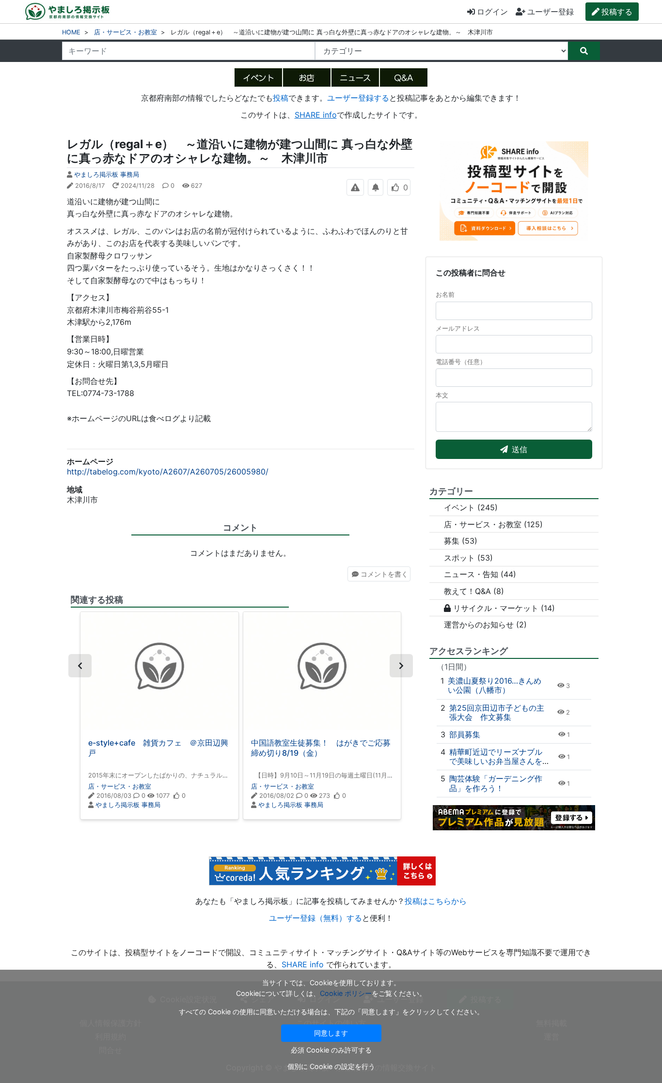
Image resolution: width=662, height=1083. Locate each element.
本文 (442, 395)
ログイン (492, 11)
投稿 (280, 98)
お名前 (445, 294)
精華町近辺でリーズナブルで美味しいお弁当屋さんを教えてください (495, 761)
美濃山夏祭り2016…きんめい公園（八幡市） (494, 685)
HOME (71, 32)
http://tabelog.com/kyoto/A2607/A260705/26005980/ (167, 471)
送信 (519, 449)
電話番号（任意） (461, 362)
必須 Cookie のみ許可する (331, 1050)
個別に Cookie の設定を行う (331, 1066)
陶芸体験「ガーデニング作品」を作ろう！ (495, 783)
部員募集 (464, 734)
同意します (331, 1033)
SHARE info (316, 115)
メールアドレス (458, 328)
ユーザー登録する (358, 98)
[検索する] (584, 51)
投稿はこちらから (436, 901)
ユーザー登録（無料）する (315, 918)
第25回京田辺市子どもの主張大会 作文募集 (496, 712)
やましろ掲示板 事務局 (106, 174)
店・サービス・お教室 (125, 32)
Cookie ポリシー (346, 993)
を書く (384, 574)
